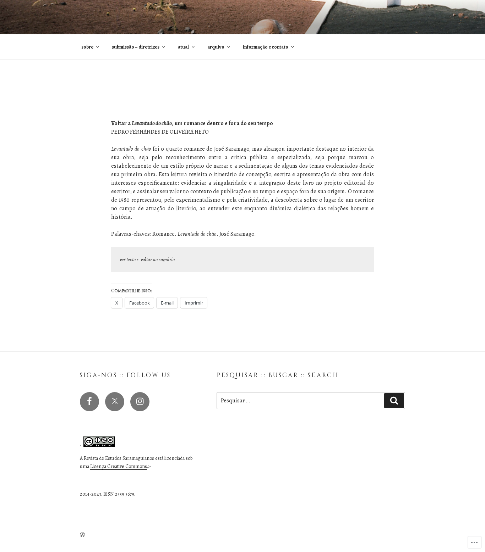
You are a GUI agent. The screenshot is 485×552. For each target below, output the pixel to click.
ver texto (128, 259)
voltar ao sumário (158, 259)
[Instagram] (139, 401)
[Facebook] (89, 401)
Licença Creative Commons (118, 466)
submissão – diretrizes (135, 47)
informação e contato (265, 47)
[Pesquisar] (394, 400)
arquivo (215, 47)
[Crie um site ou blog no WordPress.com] (82, 535)
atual (183, 47)
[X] (114, 401)
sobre (87, 47)
